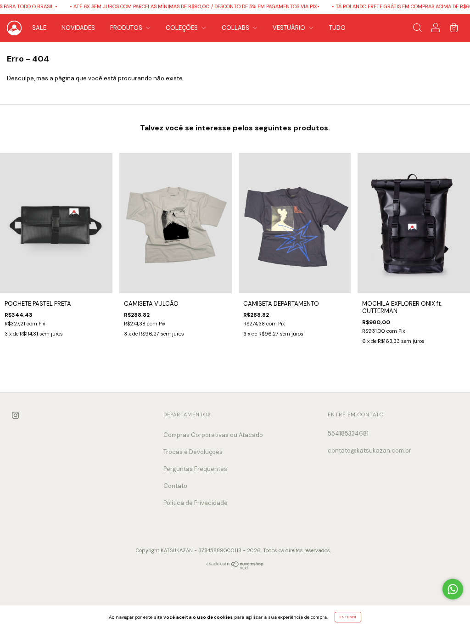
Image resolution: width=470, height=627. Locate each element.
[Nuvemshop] (235, 567)
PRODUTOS (127, 28)
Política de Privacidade (195, 503)
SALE (39, 28)
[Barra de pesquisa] (417, 29)
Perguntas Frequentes (195, 469)
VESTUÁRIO (290, 28)
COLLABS (236, 28)
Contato (175, 486)
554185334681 (348, 433)
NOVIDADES (78, 28)
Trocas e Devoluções (193, 452)
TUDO (337, 28)
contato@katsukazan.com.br (369, 450)
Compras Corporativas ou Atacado (213, 435)
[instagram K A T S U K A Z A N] (15, 415)
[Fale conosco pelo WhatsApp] (452, 589)
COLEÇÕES (182, 28)
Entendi (348, 617)
